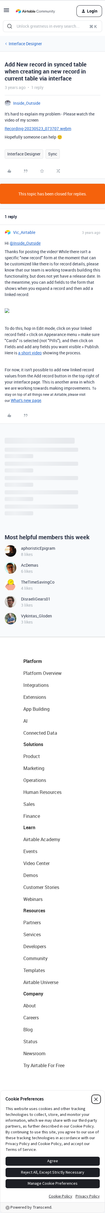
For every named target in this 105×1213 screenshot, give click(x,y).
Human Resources (42, 792)
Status (30, 1041)
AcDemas (29, 565)
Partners (32, 922)
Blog (28, 1029)
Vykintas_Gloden (36, 616)
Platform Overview (42, 673)
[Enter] (9, 26)
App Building (36, 709)
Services (32, 934)
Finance (31, 816)
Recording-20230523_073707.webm (38, 128)
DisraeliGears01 (35, 599)
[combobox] (52, 26)
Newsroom (34, 1053)
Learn (29, 827)
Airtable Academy (41, 839)
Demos (30, 875)
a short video (30, 353)
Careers (31, 1017)
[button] (6, 12)
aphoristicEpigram (38, 548)
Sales (29, 804)
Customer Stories (41, 887)
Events (30, 851)
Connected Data (40, 733)
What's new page (26, 400)
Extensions (34, 697)
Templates (34, 970)
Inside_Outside (26, 103)
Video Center (36, 863)
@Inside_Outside (25, 243)
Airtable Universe (40, 982)
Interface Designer (25, 43)
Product (31, 756)
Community (35, 958)
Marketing (33, 768)
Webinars (33, 899)
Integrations (36, 685)
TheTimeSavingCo (38, 582)
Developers (34, 946)
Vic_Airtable (24, 232)
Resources (34, 910)
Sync (52, 154)
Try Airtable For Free (43, 1065)
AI (25, 721)
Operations (34, 780)
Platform (32, 661)
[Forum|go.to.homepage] (35, 11)
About (29, 1005)
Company (33, 993)
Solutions (33, 744)
